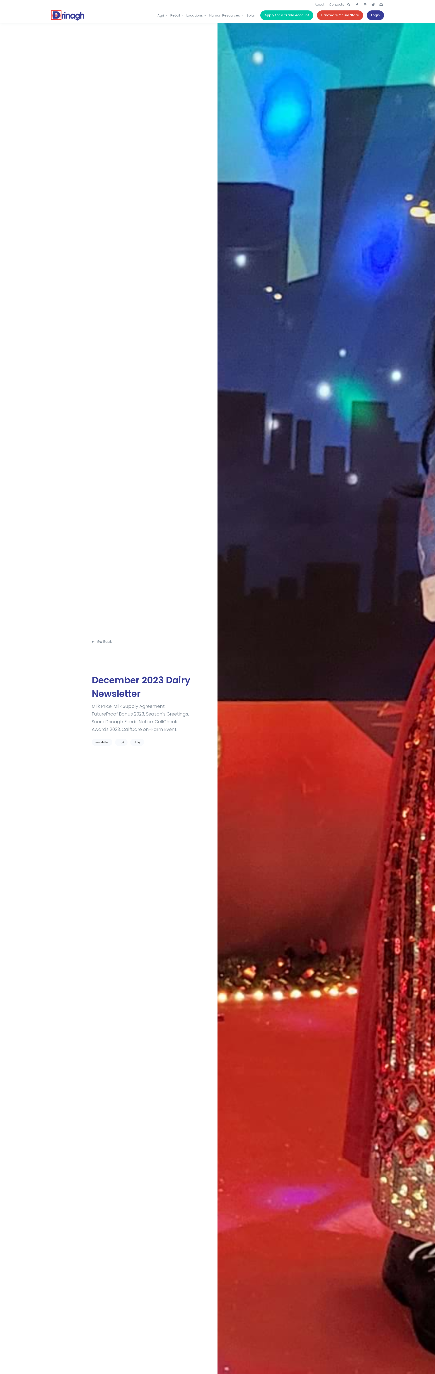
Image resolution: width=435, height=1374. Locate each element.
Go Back (104, 641)
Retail (175, 15)
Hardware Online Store (340, 15)
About (319, 4)
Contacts (336, 4)
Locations (194, 15)
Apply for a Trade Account (287, 15)
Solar (250, 15)
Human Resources (224, 15)
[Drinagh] (68, 15)
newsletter (102, 742)
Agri (160, 15)
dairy (137, 742)
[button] (348, 4)
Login (375, 15)
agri (121, 742)
